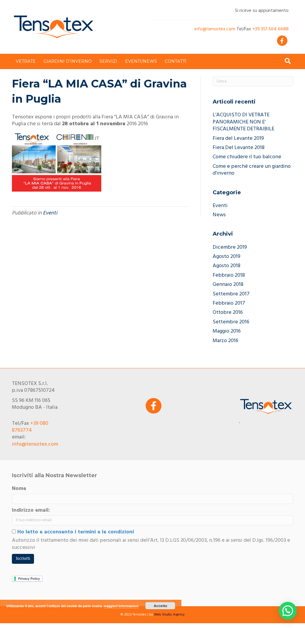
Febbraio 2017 (229, 303)
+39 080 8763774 (30, 427)
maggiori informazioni (121, 606)
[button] (288, 611)
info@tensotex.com (214, 29)
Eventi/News (141, 61)
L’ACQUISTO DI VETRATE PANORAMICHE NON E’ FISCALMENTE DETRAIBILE (243, 122)
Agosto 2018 (226, 265)
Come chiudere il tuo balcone (247, 157)
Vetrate (26, 61)
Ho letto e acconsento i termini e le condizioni (75, 532)
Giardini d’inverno (67, 61)
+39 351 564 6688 (270, 29)
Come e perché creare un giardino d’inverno (252, 170)
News (219, 215)
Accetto (160, 605)
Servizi (108, 61)
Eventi (50, 213)
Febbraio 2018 (229, 275)
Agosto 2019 (226, 256)
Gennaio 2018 (228, 284)
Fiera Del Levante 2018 (238, 147)
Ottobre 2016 (228, 312)
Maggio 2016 (227, 331)
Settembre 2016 (231, 322)
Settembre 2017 (231, 294)
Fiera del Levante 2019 (238, 138)
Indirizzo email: (31, 510)
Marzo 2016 (225, 340)
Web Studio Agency (169, 615)
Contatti (175, 61)
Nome (19, 488)
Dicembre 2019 (230, 247)
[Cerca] (287, 61)
